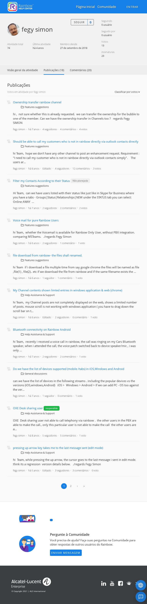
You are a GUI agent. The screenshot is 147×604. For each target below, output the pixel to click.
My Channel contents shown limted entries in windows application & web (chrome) (67, 290)
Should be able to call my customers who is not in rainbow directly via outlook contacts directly (75, 141)
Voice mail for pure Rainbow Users (36, 220)
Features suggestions (37, 107)
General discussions (36, 373)
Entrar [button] (132, 7)
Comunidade (106, 7)
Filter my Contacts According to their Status (41, 181)
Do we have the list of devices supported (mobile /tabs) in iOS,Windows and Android (68, 369)
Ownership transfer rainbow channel (37, 102)
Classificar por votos (126, 92)
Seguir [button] (79, 22)
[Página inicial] (20, 6)
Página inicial (85, 7)
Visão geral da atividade (22, 70)
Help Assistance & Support (40, 295)
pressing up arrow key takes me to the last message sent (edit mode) (58, 448)
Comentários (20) (80, 70)
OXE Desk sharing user (28, 408)
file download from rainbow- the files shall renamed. (47, 255)
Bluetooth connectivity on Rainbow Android (42, 329)
